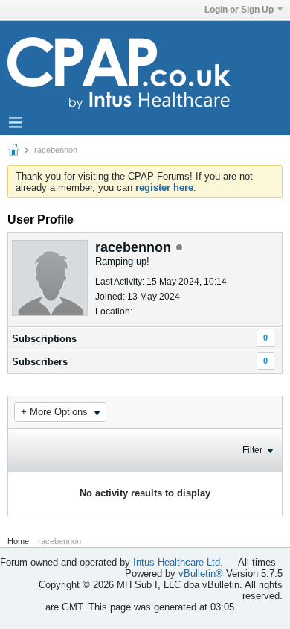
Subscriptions (44, 338)
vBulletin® (200, 573)
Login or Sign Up (239, 9)
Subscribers (40, 361)
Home (18, 541)
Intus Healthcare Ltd (176, 562)
